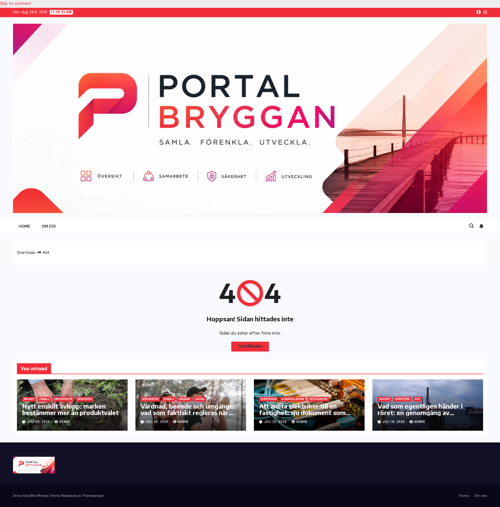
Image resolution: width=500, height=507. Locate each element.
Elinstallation (293, 399)
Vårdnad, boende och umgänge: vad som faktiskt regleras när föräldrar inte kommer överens (188, 412)
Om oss (49, 226)
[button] (471, 226)
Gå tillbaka (250, 346)
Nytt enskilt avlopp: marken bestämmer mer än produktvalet (70, 409)
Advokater (150, 399)
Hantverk (402, 399)
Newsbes (69, 496)
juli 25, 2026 (158, 422)
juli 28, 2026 (39, 422)
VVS (417, 399)
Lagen (199, 399)
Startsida (26, 253)
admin (64, 422)
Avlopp (29, 399)
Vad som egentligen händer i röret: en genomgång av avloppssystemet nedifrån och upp (423, 415)
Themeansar (93, 496)
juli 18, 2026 (394, 422)
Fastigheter (63, 399)
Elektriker (269, 399)
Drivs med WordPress (31, 496)
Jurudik (184, 399)
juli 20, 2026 (276, 422)
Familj (44, 399)
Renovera (84, 399)
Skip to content (15, 4)
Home (24, 226)
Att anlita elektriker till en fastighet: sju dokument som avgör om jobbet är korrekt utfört (302, 415)
